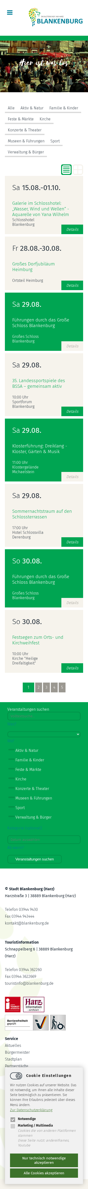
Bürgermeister (17, 1052)
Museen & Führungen (26, 141)
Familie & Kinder (63, 108)
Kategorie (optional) (24, 828)
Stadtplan (13, 1059)
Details (72, 229)
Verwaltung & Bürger (26, 152)
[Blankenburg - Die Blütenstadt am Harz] (55, 26)
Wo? (10, 741)
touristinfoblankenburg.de (29, 983)
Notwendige (27, 1119)
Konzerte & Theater (25, 130)
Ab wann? (15, 847)
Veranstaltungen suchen (34, 859)
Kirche (45, 119)
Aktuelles (13, 1045)
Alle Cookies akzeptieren (44, 1173)
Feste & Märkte (21, 119)
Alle (11, 108)
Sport (55, 141)
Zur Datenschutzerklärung (31, 1110)
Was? (11, 724)
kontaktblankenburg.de (27, 923)
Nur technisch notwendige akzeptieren (44, 1160)
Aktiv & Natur (32, 108)
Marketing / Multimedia (35, 1125)
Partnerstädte (16, 1066)
